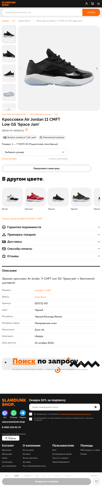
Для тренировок (9, 465)
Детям (4, 457)
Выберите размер (14, 152)
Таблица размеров (9, 158)
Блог (54, 450)
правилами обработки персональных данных (75, 414)
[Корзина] (92, 3)
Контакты (26, 454)
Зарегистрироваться (61, 461)
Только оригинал (30, 457)
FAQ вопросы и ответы (90, 450)
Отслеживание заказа (62, 454)
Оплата (83, 454)
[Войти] (86, 3)
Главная (5, 20)
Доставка (27, 461)
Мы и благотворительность (34, 465)
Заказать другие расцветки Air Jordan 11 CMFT (22, 218)
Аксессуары (7, 461)
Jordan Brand (24, 20)
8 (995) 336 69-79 (11, 427)
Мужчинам (6, 450)
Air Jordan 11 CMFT (43, 290)
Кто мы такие (28, 450)
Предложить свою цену (46, 168)
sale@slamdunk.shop (13, 421)
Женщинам (7, 454)
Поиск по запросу (60, 457)
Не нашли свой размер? (58, 158)
